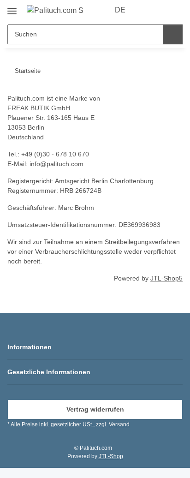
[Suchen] (173, 34)
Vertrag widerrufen (95, 409)
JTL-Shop (111, 456)
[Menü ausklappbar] (12, 7)
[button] (146, 10)
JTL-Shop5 (166, 278)
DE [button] (120, 10)
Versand (119, 424)
